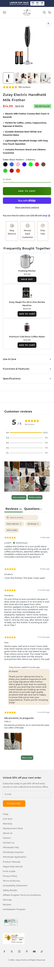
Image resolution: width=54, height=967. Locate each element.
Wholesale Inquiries (13, 852)
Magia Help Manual (13, 866)
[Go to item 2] (20, 78)
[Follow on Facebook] (4, 951)
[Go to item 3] (33, 78)
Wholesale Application (14, 857)
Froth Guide (9, 871)
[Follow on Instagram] (19, 951)
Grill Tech (8, 819)
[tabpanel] (27, 639)
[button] (27, 432)
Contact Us (8, 842)
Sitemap (7, 899)
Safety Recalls (10, 890)
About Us (7, 833)
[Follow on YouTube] (34, 951)
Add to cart (27, 191)
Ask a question (19, 497)
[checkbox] (11, 530)
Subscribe (14, 803)
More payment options (27, 207)
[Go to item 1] (8, 78)
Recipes (7, 904)
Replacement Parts (13, 828)
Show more (27, 758)
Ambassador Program (14, 909)
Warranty (7, 823)
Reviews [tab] (13, 508)
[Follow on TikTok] (41, 951)
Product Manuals (11, 861)
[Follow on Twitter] (11, 951)
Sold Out (27, 279)
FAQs (5, 814)
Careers (7, 838)
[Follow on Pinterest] (26, 951)
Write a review (35, 497)
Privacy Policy (10, 876)
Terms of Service (11, 880)
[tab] (33, 509)
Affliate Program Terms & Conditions (22, 895)
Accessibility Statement (15, 885)
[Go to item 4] (45, 78)
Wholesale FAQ (11, 847)
